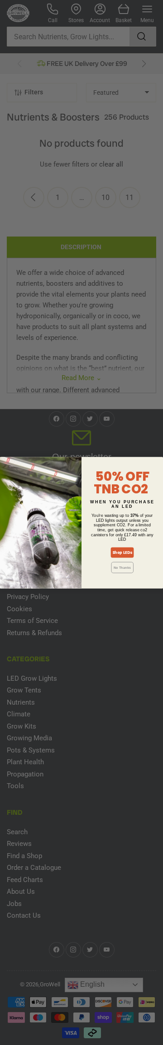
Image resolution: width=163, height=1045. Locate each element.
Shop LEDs (122, 552)
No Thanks (122, 567)
